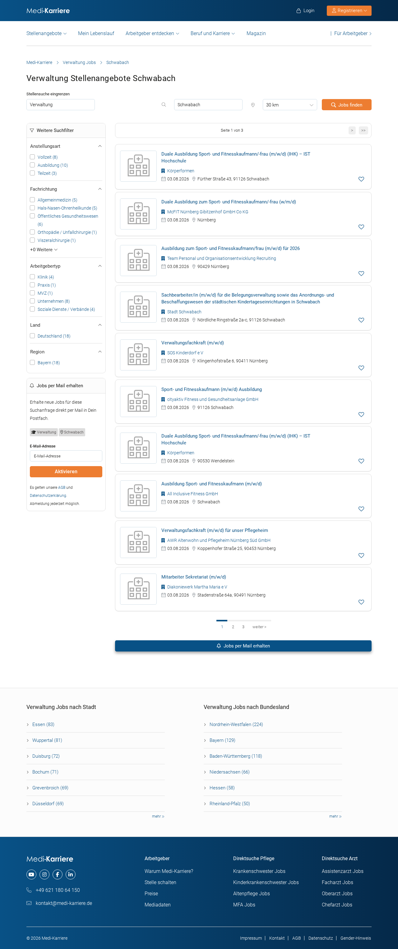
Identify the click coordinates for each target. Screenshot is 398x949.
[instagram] (44, 874)
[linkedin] (71, 874)
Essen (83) (43, 724)
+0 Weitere (42, 249)
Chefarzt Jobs (337, 905)
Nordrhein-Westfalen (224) (236, 724)
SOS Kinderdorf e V (184, 352)
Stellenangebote (44, 33)
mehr (157, 816)
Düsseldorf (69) (48, 803)
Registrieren (349, 10)
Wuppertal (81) (47, 740)
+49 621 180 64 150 (57, 890)
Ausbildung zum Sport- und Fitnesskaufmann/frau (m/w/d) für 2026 (230, 248)
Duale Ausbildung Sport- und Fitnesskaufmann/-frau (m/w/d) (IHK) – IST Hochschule (235, 157)
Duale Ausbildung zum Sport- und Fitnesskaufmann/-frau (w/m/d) (228, 202)
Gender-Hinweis (355, 938)
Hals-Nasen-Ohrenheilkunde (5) (67, 208)
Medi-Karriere (39, 62)
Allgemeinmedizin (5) (57, 200)
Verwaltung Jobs (79, 62)
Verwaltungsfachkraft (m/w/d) (192, 343)
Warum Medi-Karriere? (169, 871)
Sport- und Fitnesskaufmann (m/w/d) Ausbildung (211, 389)
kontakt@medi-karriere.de (63, 903)
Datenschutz (320, 938)
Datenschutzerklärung (48, 495)
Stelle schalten (160, 882)
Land (35, 325)
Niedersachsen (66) (230, 772)
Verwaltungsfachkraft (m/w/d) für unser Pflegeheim (214, 530)
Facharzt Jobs (337, 882)
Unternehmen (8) (54, 301)
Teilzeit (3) (47, 173)
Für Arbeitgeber (351, 33)
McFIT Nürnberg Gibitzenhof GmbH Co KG (207, 211)
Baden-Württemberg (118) (236, 756)
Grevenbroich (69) (50, 788)
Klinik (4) (46, 277)
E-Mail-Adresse (42, 446)
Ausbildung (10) (53, 165)
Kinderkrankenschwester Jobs (266, 882)
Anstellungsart (45, 146)
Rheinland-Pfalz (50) (230, 803)
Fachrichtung (43, 189)
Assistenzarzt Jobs (342, 871)
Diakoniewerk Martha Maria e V (196, 586)
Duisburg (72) (46, 756)
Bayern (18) (49, 362)
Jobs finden (350, 105)
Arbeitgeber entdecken (150, 33)
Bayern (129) (222, 740)
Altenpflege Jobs (251, 894)
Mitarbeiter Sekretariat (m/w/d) (193, 577)
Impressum (251, 938)
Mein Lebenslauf (96, 33)
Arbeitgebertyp (45, 266)
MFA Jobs (244, 905)
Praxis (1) (47, 285)
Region (37, 352)
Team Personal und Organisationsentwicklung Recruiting (221, 258)
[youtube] (31, 874)
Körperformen (180, 170)
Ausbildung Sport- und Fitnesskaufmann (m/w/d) (211, 484)
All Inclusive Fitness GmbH (192, 493)
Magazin (256, 33)
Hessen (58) (222, 788)
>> (363, 130)
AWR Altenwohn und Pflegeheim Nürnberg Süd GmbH (218, 540)
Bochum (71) (45, 772)
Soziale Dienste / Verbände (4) (66, 309)
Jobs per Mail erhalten (246, 646)
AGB (61, 487)
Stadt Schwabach (183, 311)
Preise (151, 894)
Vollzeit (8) (48, 157)
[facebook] (57, 874)
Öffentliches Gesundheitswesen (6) (68, 220)
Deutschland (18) (54, 336)
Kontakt (277, 938)
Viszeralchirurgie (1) (57, 240)
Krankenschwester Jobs (259, 871)
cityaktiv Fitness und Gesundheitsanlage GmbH (212, 399)
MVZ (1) (45, 293)
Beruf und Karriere (210, 33)
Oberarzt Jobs (337, 894)
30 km (272, 105)
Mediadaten (158, 905)
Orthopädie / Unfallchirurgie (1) (67, 232)
